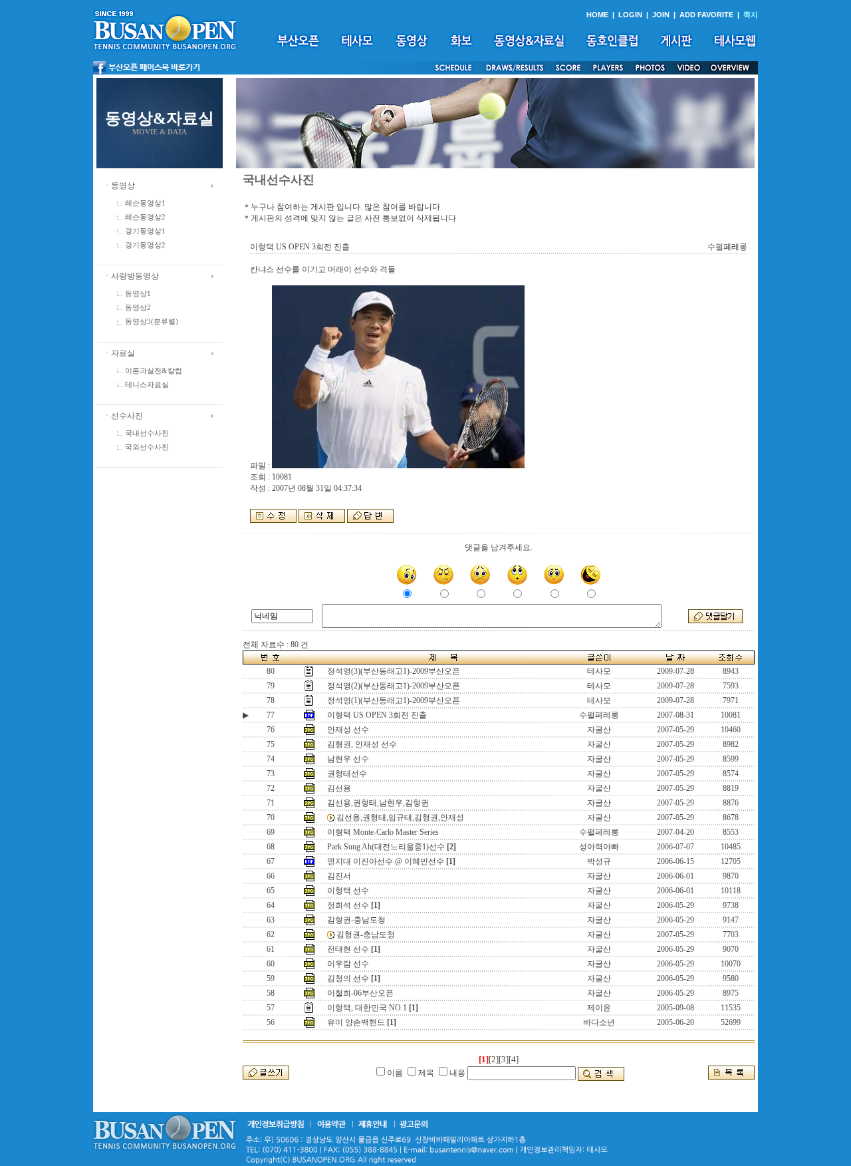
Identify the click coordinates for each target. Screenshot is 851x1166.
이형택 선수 (348, 890)
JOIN (660, 15)
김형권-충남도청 (356, 920)
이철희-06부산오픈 (360, 993)
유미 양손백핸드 (356, 1022)
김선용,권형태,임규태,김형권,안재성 (400, 817)
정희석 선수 (348, 905)
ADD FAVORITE (706, 15)
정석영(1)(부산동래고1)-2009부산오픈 (393, 700)
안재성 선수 (348, 729)
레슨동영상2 (145, 217)
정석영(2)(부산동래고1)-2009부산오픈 (393, 685)
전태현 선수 (348, 949)
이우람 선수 (348, 963)
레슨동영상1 (145, 203)
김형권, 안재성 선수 (362, 744)
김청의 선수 (348, 978)
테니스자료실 (147, 384)
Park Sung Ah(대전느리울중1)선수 (386, 846)
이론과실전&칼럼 (153, 370)
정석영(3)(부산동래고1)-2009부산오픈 (393, 671)
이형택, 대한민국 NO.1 (367, 1007)
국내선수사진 (147, 433)
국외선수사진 (147, 447)
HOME (597, 15)
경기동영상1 (145, 231)
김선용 (339, 788)
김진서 (339, 876)
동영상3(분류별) (151, 321)
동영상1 (138, 293)
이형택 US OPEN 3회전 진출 (377, 715)
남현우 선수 (348, 759)
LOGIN (630, 15)
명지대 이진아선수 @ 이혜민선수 (385, 861)
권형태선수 (347, 773)
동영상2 (138, 307)
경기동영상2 (145, 245)
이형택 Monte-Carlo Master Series (383, 832)
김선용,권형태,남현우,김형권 (378, 802)
